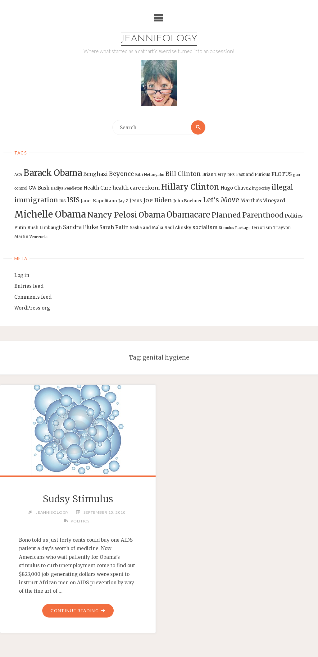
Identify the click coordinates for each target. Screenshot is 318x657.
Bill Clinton (183, 173)
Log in (21, 275)
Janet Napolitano (99, 201)
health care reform (136, 188)
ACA (18, 174)
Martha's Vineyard (262, 201)
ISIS (73, 200)
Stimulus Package (235, 228)
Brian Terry (214, 174)
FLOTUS (281, 174)
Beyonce (121, 173)
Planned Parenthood (247, 215)
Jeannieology (159, 39)
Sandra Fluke (80, 227)
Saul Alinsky (178, 227)
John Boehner (187, 201)
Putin (20, 227)
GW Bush (39, 188)
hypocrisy (261, 188)
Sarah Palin (114, 227)
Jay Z (123, 201)
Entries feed (28, 286)
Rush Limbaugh (44, 227)
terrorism (262, 227)
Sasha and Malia (146, 227)
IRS (62, 201)
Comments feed (33, 297)
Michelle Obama (50, 214)
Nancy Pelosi (112, 215)
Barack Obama (53, 173)
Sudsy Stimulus (78, 499)
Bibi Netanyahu (149, 174)
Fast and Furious (253, 174)
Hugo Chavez (235, 188)
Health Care (97, 188)
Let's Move (221, 200)
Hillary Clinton (190, 187)
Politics (293, 216)
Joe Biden (157, 200)
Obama (152, 215)
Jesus (135, 201)
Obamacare (188, 214)
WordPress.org (32, 308)
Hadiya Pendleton (66, 188)
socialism (205, 227)
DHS (231, 175)
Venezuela (39, 237)
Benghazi (95, 174)
